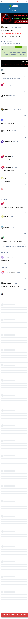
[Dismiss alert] (10, 616)
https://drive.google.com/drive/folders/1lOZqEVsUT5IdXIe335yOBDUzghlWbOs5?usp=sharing (14, 53)
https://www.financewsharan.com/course (12, 33)
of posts (13, 1)
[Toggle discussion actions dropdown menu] (26, 1)
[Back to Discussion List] (1, 1)
